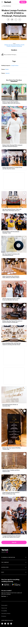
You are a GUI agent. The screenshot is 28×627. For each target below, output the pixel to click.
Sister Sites (4, 567)
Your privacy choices (5, 613)
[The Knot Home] (7, 2)
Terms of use (4, 608)
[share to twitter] (16, 19)
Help (2, 572)
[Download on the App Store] (6, 584)
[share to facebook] (8, 19)
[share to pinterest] (12, 19)
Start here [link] (3, 596)
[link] (2, 623)
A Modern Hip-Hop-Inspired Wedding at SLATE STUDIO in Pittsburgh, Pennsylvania (14, 45)
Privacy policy (4, 605)
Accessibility (4, 610)
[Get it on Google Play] (16, 584)
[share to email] (19, 19)
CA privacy (3, 616)
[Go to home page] (4, 550)
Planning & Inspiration (8, 557)
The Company (5, 562)
